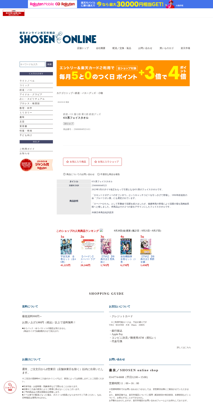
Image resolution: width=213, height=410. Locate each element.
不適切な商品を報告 (110, 174)
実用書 (23, 126)
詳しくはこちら (184, 347)
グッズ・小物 (96, 93)
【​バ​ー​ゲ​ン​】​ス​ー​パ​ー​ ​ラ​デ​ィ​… (88, 259)
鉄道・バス (26, 90)
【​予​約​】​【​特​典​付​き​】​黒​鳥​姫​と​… (107, 259)
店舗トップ (83, 48)
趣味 (22, 117)
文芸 (22, 121)
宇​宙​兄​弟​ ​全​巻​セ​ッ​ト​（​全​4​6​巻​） (68, 259)
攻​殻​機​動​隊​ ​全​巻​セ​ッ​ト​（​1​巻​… (128, 259)
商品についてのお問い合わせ (80, 174)
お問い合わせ (145, 48)
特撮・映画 (26, 130)
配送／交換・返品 (121, 48)
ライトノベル (27, 81)
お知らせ (25, 153)
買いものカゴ (167, 48)
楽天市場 (185, 48)
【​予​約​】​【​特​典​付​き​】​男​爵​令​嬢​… (147, 259)
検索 (49, 64)
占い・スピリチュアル (32, 99)
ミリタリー (26, 112)
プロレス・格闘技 (30, 103)
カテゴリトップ (65, 93)
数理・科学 (26, 108)
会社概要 (100, 48)
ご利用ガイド (27, 149)
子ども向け (26, 135)
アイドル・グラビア (31, 94)
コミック (25, 85)
